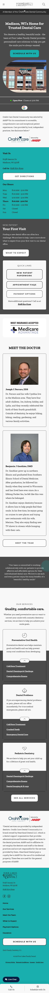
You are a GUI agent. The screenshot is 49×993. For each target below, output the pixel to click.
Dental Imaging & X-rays (17, 786)
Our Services (8, 909)
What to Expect (16, 253)
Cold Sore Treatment (15, 666)
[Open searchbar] (43, 4)
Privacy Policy (10, 962)
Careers (32, 962)
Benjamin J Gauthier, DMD (19, 466)
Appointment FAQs (24, 285)
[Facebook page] (4, 896)
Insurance (7, 933)
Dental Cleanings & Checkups (19, 671)
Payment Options (24, 294)
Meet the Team (24, 543)
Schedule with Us (24, 53)
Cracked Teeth (13, 729)
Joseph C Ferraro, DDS (17, 389)
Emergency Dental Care (17, 734)
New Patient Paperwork (24, 274)
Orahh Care (39, 962)
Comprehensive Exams (16, 676)
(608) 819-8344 (16, 168)
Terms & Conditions (22, 962)
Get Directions (24, 176)
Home (5, 903)
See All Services (24, 798)
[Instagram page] (8, 896)
